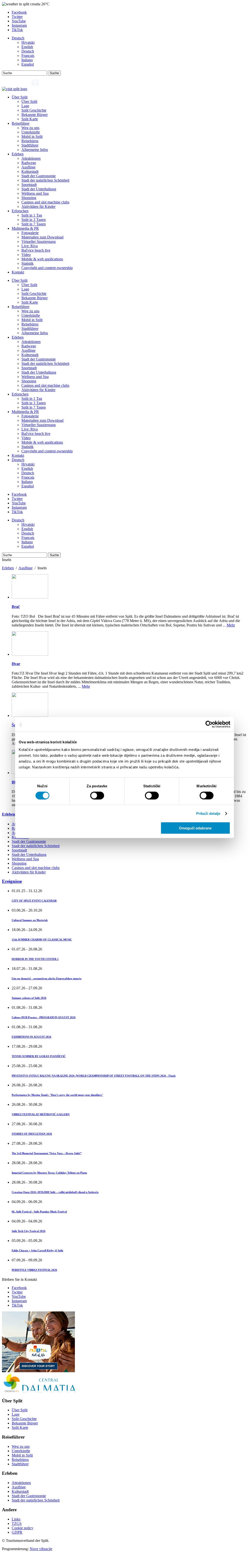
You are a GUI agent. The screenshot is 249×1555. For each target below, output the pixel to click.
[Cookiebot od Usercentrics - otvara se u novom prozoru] (209, 724)
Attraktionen (31, 158)
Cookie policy (22, 1528)
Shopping (28, 198)
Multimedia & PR (25, 228)
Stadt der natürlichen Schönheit (45, 180)
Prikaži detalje (208, 813)
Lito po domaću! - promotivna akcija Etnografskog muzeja (46, 978)
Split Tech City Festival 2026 (28, 1231)
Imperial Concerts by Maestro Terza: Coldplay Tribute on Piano (49, 1172)
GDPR (17, 1532)
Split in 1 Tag (31, 215)
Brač (16, 607)
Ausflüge (28, 167)
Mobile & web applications (42, 259)
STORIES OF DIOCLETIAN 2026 (32, 1133)
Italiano (27, 60)
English (27, 47)
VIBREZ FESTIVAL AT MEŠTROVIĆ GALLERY (41, 1114)
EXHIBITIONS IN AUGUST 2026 (31, 1036)
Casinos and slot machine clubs (45, 202)
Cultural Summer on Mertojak (30, 920)
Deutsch (18, 38)
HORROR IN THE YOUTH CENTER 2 (35, 959)
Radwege (28, 163)
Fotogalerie (30, 233)
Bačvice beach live (35, 250)
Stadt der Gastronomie (38, 176)
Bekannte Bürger (34, 115)
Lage (25, 106)
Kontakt (18, 272)
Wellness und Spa (35, 193)
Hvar (16, 664)
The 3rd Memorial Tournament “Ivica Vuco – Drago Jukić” (47, 1153)
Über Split (19, 97)
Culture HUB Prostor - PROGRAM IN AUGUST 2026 (44, 1017)
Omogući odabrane (195, 828)
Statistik (27, 263)
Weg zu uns (30, 128)
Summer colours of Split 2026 (29, 997)
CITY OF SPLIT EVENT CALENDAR (34, 900)
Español (27, 64)
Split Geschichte (33, 110)
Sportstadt (29, 185)
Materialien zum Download (42, 237)
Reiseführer (20, 123)
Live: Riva (29, 246)
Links (16, 1519)
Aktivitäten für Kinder (38, 206)
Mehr (231, 625)
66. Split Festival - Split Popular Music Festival (39, 1211)
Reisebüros (29, 141)
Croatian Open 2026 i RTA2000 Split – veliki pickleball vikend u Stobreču (55, 1192)
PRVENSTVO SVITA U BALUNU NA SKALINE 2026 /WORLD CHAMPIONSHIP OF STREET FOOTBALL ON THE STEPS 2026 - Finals (94, 1075)
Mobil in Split (32, 136)
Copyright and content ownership (47, 268)
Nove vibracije (41, 1549)
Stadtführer (29, 145)
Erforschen (20, 211)
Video (26, 255)
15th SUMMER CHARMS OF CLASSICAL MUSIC (42, 939)
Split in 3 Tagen (33, 220)
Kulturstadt (29, 171)
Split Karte (29, 119)
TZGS (17, 1523)
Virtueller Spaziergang (38, 241)
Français (27, 55)
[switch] (97, 795)
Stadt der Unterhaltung (38, 189)
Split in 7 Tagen (33, 224)
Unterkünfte (30, 132)
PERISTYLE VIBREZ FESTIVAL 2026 (34, 1269)
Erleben (18, 154)
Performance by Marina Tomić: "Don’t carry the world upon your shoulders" (57, 1094)
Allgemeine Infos (34, 150)
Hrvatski (28, 42)
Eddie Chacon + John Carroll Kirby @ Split (37, 1250)
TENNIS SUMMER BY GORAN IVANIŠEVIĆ (39, 1056)
